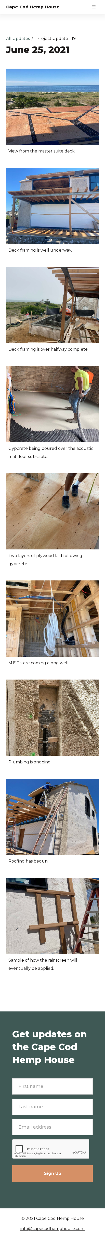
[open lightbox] (52, 107)
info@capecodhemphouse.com (52, 1228)
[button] (94, 7)
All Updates (18, 38)
